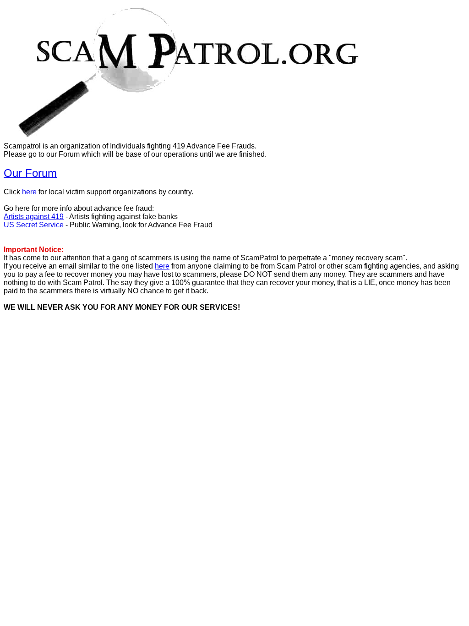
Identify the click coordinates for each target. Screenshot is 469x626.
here (29, 192)
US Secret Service (34, 225)
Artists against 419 (34, 216)
